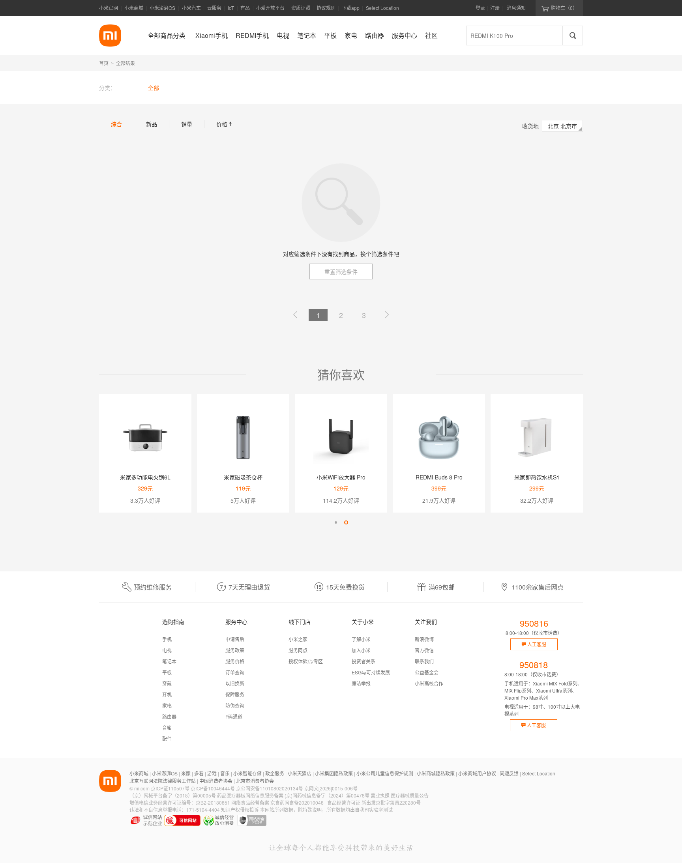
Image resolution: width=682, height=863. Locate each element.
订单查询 (234, 672)
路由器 (169, 716)
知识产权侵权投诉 (240, 809)
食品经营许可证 (343, 802)
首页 (104, 63)
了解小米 (361, 639)
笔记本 (169, 661)
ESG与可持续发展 (371, 672)
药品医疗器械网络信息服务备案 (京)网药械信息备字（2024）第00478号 (293, 795)
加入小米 (361, 650)
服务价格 (234, 661)
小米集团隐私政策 (334, 773)
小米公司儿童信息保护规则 (384, 773)
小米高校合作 (429, 683)
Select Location (382, 7)
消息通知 (516, 7)
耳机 (167, 694)
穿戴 (167, 683)
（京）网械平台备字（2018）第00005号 (172, 795)
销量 (186, 124)
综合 (116, 124)
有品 (245, 7)
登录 (480, 7)
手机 (167, 639)
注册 (495, 7)
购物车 (564, 7)
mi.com (142, 788)
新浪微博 (424, 639)
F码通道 (233, 716)
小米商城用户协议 (477, 773)
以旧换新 (234, 683)
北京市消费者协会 (255, 780)
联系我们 (424, 661)
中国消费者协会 (215, 780)
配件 (167, 738)
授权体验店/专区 (306, 661)
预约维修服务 (153, 587)
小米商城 (133, 7)
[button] (336, 522)
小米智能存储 (247, 773)
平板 (167, 672)
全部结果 (125, 63)
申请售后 (234, 639)
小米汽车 (191, 7)
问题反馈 (509, 773)
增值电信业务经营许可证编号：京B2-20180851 (179, 802)
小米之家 (298, 639)
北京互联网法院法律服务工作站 (162, 780)
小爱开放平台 (270, 7)
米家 (186, 773)
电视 (167, 650)
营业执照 (380, 795)
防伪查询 (234, 705)
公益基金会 (426, 672)
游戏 (212, 773)
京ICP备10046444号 (213, 788)
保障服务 (234, 694)
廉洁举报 (361, 683)
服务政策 (234, 650)
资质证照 (300, 7)
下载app (351, 10)
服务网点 (298, 650)
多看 (199, 773)
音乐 (225, 773)
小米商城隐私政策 (436, 773)
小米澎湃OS (162, 7)
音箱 (167, 727)
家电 (167, 705)
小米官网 (108, 7)
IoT (231, 7)
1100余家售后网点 (538, 587)
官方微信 (424, 650)
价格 (225, 124)
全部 (153, 88)
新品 (151, 124)
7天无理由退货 (249, 587)
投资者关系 (363, 661)
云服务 (214, 7)
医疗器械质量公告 (410, 795)
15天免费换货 (345, 587)
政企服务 (274, 773)
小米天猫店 (299, 773)
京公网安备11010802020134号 (269, 788)
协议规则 (326, 7)
